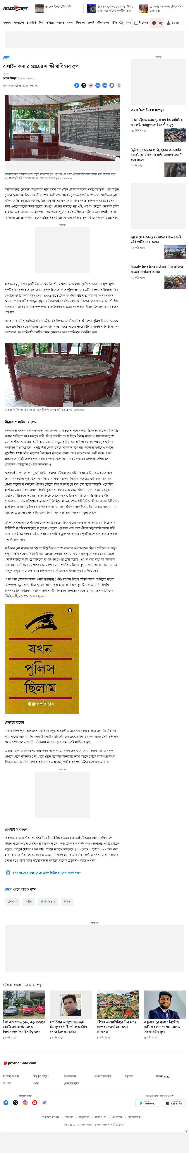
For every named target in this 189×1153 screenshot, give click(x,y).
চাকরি (91, 23)
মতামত (60, 23)
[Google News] (44, 1103)
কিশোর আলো (40, 1077)
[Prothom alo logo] (19, 1064)
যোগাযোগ (117, 1117)
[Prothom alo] (15, 9)
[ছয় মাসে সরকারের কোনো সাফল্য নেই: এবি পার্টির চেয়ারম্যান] (175, 252)
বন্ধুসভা (129, 1077)
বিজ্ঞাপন (69, 1117)
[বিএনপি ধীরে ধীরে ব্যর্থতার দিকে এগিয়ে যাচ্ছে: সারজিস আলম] (175, 282)
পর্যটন (28, 902)
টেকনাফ (12, 902)
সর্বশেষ (7, 23)
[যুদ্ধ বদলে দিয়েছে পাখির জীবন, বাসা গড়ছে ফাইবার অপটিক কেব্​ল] (91, 8)
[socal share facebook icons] (77, 87)
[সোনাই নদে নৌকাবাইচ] (39, 8)
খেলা (70, 23)
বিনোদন (80, 23)
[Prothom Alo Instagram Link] (27, 1103)
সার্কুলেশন (84, 1117)
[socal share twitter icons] (84, 87)
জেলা (6, 58)
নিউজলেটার (134, 1117)
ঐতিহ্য (67, 902)
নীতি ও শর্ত (100, 1117)
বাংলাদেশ (19, 23)
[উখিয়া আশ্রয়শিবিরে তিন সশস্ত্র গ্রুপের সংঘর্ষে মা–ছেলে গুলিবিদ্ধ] (118, 1004)
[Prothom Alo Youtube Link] (36, 1103)
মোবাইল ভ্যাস (71, 1084)
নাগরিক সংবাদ (11, 1077)
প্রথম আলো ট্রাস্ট (102, 1077)
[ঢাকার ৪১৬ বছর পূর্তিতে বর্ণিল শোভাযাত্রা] (143, 8)
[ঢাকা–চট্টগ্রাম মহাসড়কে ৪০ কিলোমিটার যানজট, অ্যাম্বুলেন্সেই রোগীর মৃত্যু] (175, 135)
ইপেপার (7, 1084)
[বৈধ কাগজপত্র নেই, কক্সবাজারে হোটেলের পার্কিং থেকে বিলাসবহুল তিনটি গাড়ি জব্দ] (24, 1004)
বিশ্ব (41, 23)
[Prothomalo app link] (147, 1103)
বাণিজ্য (50, 23)
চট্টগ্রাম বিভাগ (48, 902)
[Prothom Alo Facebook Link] (8, 1103)
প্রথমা (36, 1084)
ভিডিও (115, 23)
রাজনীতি (31, 23)
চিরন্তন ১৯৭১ (162, 1077)
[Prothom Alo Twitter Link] (17, 1103)
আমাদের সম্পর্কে (50, 1117)
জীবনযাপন (103, 23)
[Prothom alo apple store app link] (174, 1103)
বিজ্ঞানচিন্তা (70, 1077)
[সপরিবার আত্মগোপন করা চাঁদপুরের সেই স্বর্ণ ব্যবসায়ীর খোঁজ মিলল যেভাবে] (71, 1004)
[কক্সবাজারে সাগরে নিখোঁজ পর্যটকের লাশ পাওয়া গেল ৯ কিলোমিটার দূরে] (165, 1004)
